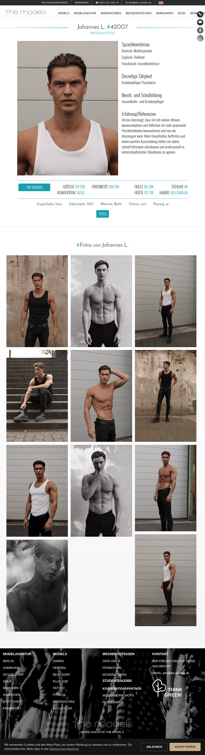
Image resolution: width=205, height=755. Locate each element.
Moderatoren (111, 13)
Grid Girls (111, 661)
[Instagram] (200, 39)
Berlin (8, 661)
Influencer (62, 708)
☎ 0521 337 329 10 (107, 2)
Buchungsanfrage (55, 2)
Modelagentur (85, 13)
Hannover (11, 694)
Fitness (59, 694)
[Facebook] (200, 31)
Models (63, 13)
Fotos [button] (102, 214)
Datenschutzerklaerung (64, 748)
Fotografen (113, 702)
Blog (181, 13)
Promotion (111, 668)
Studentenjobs (117, 681)
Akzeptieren (185, 746)
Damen (58, 661)
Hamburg (11, 668)
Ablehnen (154, 746)
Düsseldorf (13, 674)
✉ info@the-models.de (139, 2)
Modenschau (64, 701)
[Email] (200, 22)
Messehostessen (138, 13)
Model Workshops (118, 695)
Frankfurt (12, 708)
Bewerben (82, 2)
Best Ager (61, 674)
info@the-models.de (176, 673)
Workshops (164, 13)
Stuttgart (12, 701)
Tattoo (59, 688)
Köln (7, 681)
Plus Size (60, 681)
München (11, 688)
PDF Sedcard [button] (34, 187)
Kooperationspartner (121, 688)
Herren (59, 668)
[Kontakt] (200, 14)
